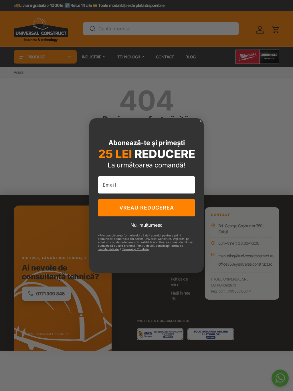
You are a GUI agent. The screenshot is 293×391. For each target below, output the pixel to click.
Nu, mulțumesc (146, 225)
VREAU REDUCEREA (146, 208)
